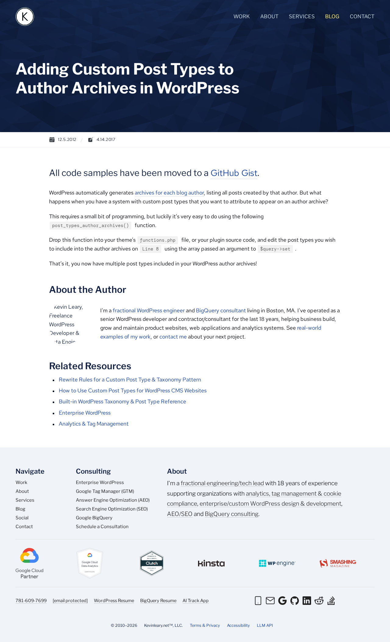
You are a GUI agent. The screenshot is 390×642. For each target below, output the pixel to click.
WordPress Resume (114, 600)
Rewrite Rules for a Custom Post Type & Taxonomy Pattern (130, 379)
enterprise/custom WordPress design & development (270, 503)
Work (241, 16)
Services (302, 16)
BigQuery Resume (158, 600)
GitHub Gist (234, 173)
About (269, 16)
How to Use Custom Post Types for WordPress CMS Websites (133, 390)
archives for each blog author (169, 192)
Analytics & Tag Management (94, 423)
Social (22, 518)
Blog (332, 16)
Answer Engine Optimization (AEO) (113, 500)
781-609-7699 (31, 600)
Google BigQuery (94, 518)
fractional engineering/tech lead (222, 483)
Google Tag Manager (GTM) (105, 491)
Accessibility (238, 625)
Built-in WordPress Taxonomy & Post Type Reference (122, 401)
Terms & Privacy (205, 625)
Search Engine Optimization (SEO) (112, 509)
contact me (173, 336)
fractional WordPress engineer (149, 310)
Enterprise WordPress (85, 412)
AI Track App (196, 600)
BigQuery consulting (231, 513)
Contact (362, 16)
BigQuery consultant (221, 310)
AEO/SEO (180, 513)
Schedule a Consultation (102, 526)
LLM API (265, 625)
